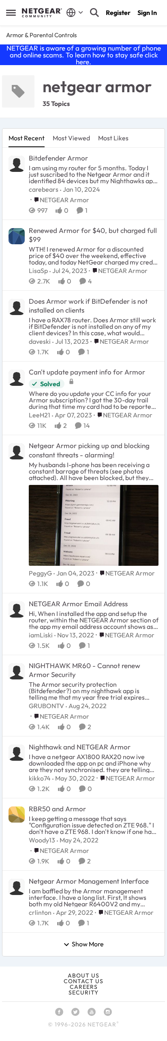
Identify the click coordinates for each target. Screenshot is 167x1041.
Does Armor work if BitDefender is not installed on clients (88, 305)
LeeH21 (39, 415)
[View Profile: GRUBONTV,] (17, 671)
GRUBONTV (46, 705)
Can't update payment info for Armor (87, 372)
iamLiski (41, 635)
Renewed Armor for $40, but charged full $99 (93, 234)
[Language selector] (75, 12)
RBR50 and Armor (57, 808)
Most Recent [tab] (27, 138)
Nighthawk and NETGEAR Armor (80, 747)
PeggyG (40, 573)
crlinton (40, 912)
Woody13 (42, 840)
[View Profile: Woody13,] (17, 814)
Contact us (83, 981)
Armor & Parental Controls (41, 35)
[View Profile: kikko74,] (17, 753)
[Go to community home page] (42, 13)
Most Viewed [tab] (71, 138)
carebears (43, 189)
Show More (88, 944)
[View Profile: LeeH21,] (17, 378)
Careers (84, 986)
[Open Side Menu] (11, 12)
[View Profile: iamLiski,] (17, 609)
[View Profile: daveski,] (17, 307)
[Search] (94, 12)
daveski (40, 341)
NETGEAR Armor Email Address (78, 603)
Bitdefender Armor (58, 158)
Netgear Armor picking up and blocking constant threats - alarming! (89, 450)
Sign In (147, 12)
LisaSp (38, 270)
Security (83, 992)
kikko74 (40, 778)
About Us (83, 975)
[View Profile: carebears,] (17, 164)
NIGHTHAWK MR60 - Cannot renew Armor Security (84, 670)
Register (118, 12)
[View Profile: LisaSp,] (17, 236)
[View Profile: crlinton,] (17, 887)
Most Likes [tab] (113, 138)
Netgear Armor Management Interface (89, 881)
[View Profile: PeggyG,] (17, 451)
